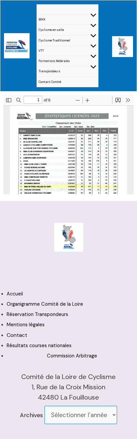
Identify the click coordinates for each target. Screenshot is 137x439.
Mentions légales (26, 325)
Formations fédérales (54, 61)
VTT (41, 51)
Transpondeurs (49, 71)
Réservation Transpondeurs (37, 314)
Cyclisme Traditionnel (54, 40)
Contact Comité (50, 82)
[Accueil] (17, 45)
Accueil (44, 9)
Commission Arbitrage (72, 356)
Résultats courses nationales (39, 346)
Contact (17, 335)
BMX (42, 20)
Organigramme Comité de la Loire (45, 304)
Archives (31, 415)
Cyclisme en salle (51, 30)
